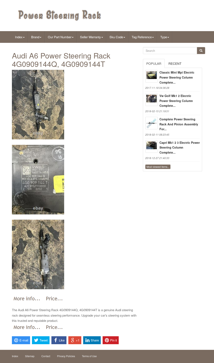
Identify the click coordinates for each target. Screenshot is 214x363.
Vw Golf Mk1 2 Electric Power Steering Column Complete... (176, 101)
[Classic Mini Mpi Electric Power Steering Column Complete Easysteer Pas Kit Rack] (151, 76)
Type (163, 37)
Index (19, 37)
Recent (174, 63)
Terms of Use (89, 356)
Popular (153, 63)
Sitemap (29, 356)
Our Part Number (59, 37)
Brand (35, 37)
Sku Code (116, 37)
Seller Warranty (90, 37)
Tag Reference (142, 37)
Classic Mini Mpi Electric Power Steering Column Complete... (176, 77)
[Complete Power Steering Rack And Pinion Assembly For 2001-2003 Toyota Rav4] (151, 123)
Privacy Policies (66, 356)
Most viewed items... (157, 166)
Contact (45, 356)
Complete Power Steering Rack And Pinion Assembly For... (178, 124)
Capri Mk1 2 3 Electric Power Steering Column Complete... (179, 147)
